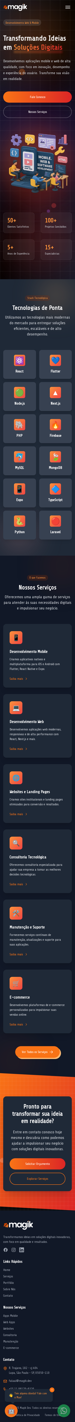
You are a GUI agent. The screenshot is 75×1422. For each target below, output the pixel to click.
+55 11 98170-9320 (21, 1389)
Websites (8, 1328)
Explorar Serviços (37, 1179)
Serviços (8, 1276)
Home (6, 1270)
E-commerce (11, 1348)
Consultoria (10, 1335)
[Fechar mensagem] (52, 1389)
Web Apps (9, 1322)
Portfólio (8, 1283)
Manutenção (10, 1341)
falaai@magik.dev (20, 1381)
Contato (8, 1295)
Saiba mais (16, 679)
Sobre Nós (9, 1289)
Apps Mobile (10, 1316)
